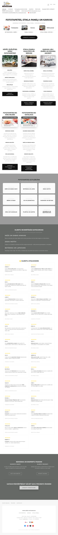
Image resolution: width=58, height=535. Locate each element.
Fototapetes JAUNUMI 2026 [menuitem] (21, 9)
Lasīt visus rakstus (15, 473)
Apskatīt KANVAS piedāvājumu (48, 103)
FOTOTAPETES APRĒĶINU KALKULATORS (29, 168)
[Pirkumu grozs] (46, 4)
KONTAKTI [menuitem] (17, 11)
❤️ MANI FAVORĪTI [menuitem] (32, 12)
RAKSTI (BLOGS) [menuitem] (5, 503)
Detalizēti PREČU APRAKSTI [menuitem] (48, 9)
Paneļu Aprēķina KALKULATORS (29, 103)
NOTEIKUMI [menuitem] (19, 503)
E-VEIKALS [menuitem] (10, 9)
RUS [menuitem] (51, 4)
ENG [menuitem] (54, 4)
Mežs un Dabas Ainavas (15, 235)
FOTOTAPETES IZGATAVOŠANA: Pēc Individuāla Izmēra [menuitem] (14, 12)
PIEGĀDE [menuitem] (13, 503)
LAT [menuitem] (48, 4)
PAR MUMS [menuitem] (37, 9)
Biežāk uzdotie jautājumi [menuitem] (7, 11)
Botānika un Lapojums (15, 248)
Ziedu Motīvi (10, 241)
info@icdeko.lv (25, 519)
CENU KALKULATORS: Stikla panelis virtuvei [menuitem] (30, 11)
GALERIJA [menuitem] (31, 9)
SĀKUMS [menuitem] (4, 9)
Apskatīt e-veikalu (29, 37)
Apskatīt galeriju (42, 473)
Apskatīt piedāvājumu (9, 94)
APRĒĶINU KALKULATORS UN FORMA (10, 167)
